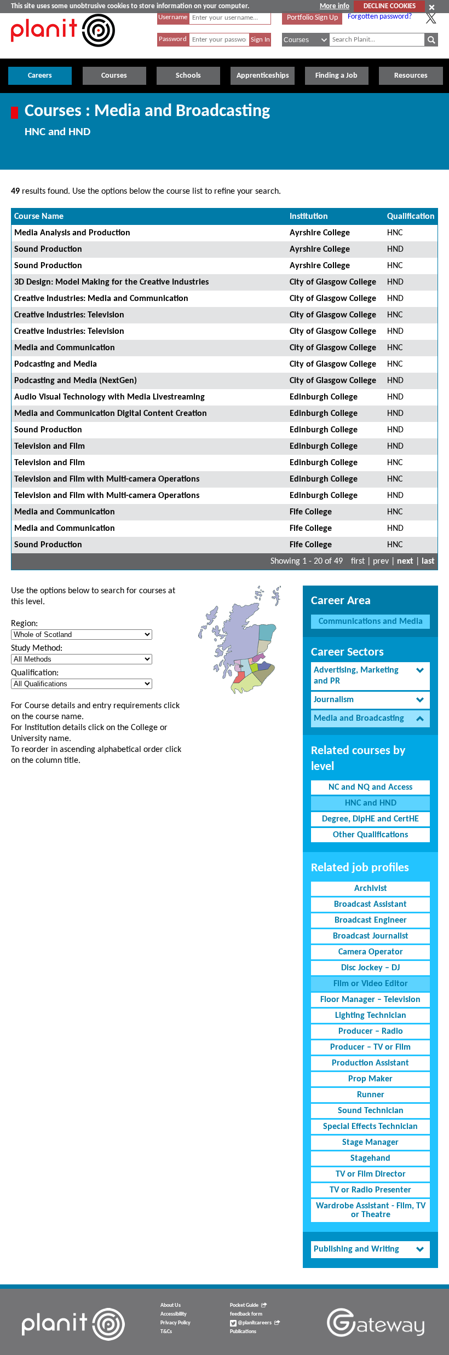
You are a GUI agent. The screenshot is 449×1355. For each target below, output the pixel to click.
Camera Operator (370, 952)
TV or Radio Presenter (370, 1190)
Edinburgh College (324, 397)
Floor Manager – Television (370, 999)
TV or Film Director (371, 1174)
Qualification (411, 216)
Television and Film (49, 446)
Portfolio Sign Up (312, 18)
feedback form (246, 1314)
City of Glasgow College (333, 282)
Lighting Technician (370, 1015)
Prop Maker (370, 1079)
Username (172, 17)
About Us (170, 1305)
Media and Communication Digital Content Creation (110, 413)
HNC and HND (370, 803)
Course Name (39, 216)
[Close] (431, 7)
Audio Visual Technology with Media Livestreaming (109, 397)
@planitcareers (254, 1323)
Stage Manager (370, 1142)
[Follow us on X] (431, 18)
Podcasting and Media (55, 364)
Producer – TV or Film (370, 1047)
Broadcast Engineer (371, 920)
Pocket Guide (244, 1305)
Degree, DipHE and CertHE (370, 819)
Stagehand (370, 1158)
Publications (243, 1331)
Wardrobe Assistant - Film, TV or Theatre (370, 1210)
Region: (24, 623)
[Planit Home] (63, 53)
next (405, 561)
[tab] (370, 676)
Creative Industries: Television (69, 315)
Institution (309, 216)
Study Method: (36, 648)
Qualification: (35, 673)
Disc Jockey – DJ (370, 968)
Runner (370, 1095)
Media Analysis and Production (72, 233)
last (428, 561)
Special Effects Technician (370, 1126)
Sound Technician (371, 1111)
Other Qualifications (370, 835)
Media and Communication (64, 348)
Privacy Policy (175, 1323)
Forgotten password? (380, 17)
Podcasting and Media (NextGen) (75, 381)
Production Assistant (370, 1063)
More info (334, 6)
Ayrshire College (320, 233)
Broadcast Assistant (370, 904)
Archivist (370, 888)
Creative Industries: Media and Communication (101, 298)
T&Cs (166, 1331)
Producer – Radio (370, 1031)
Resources (411, 75)
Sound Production (48, 249)
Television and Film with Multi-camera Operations (106, 479)
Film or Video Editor (370, 984)
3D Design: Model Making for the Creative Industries (111, 282)
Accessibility (173, 1314)
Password (173, 39)
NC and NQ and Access (370, 787)
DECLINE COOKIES (390, 6)
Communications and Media (371, 621)
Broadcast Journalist (370, 936)
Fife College (311, 512)
